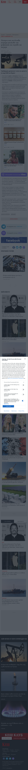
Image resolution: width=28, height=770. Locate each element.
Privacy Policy (21, 410)
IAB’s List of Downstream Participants (15, 378)
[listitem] (14, 382)
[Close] (25, 359)
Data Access (14, 410)
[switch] (23, 385)
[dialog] (14, 385)
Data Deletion (6, 410)
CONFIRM (8, 406)
